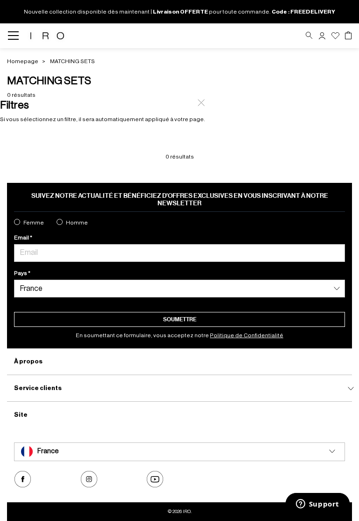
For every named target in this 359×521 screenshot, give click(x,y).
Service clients (38, 388)
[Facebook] (22, 479)
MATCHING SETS (72, 61)
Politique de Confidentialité (246, 335)
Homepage (22, 61)
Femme (33, 222)
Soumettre (179, 319)
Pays (21, 273)
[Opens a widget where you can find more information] (317, 504)
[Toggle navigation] (16, 35)
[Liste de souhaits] (335, 36)
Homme (77, 222)
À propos (28, 361)
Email (22, 237)
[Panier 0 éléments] (348, 35)
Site (21, 415)
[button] (322, 36)
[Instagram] (89, 479)
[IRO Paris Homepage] (47, 36)
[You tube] (155, 479)
